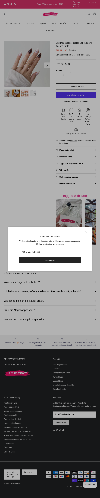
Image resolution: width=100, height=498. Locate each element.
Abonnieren (50, 260)
